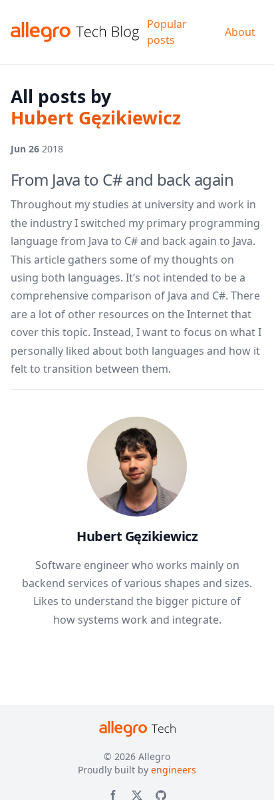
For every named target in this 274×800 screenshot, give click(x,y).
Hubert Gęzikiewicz (137, 536)
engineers (173, 769)
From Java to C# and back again (122, 179)
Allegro (154, 756)
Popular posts (167, 32)
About (240, 32)
